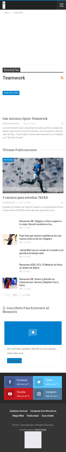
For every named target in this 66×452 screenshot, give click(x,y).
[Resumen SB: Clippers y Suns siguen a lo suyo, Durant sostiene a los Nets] (10, 225)
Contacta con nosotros (43, 411)
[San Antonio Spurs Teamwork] (20, 102)
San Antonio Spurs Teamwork (25, 118)
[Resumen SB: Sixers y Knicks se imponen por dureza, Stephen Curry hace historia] (10, 283)
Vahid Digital (40, 430)
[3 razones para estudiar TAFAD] (33, 175)
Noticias (8, 160)
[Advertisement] (32, 40)
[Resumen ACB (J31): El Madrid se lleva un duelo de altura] (10, 268)
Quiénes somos (19, 411)
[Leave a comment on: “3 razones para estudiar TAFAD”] (62, 202)
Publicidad (33, 415)
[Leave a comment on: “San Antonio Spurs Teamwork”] (62, 123)
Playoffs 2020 (11, 93)
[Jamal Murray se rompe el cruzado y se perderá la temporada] (10, 254)
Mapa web (18, 415)
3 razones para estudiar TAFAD (25, 197)
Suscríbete (48, 415)
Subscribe (14, 360)
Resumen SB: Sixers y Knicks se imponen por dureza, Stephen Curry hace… (39, 282)
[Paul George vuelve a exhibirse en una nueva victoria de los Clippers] (10, 239)
